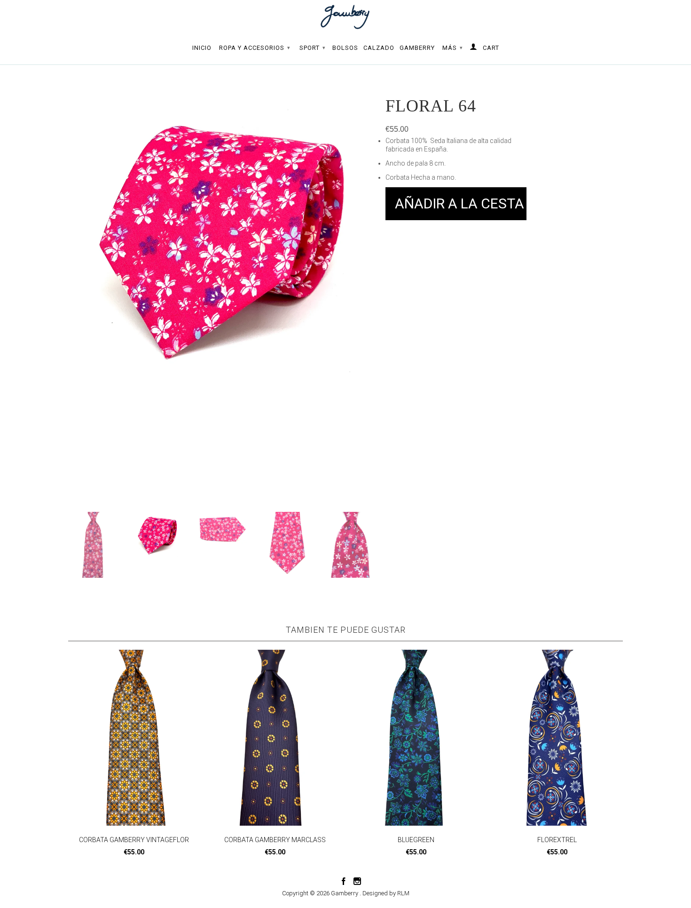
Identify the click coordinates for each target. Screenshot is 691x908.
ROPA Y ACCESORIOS (255, 47)
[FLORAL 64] (222, 192)
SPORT (312, 47)
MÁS (452, 47)
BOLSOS (345, 47)
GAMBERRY (417, 47)
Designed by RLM (385, 893)
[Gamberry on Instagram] (357, 881)
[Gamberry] (345, 17)
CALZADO (378, 47)
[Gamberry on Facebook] (343, 881)
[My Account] (474, 48)
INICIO (202, 47)
